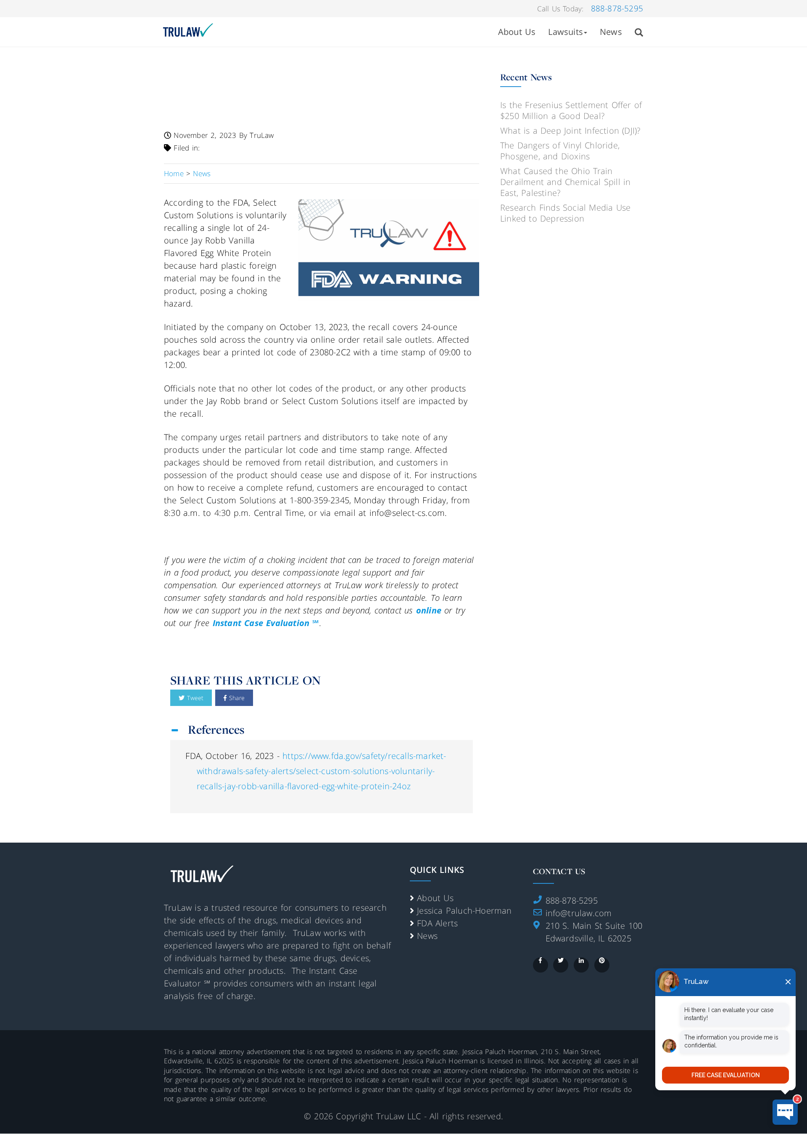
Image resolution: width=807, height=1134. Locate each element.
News (611, 31)
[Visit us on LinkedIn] (581, 965)
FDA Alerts (437, 923)
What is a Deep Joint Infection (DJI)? (570, 130)
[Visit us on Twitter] (560, 965)
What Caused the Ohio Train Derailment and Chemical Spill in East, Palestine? (565, 181)
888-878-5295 (617, 8)
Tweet (194, 698)
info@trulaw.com (579, 913)
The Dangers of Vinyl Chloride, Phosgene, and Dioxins (560, 151)
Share (236, 698)
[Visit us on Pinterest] (601, 965)
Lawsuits (565, 31)
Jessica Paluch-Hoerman (464, 910)
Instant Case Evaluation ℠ (266, 623)
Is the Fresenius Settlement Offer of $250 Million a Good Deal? (571, 110)
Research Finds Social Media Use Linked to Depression (565, 213)
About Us (517, 31)
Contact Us (559, 871)
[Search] (638, 32)
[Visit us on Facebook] (540, 965)
